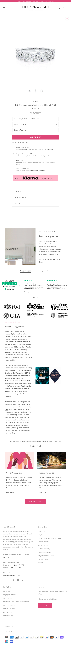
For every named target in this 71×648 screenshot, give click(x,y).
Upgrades (17, 203)
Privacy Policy (43, 559)
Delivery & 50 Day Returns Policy (49, 538)
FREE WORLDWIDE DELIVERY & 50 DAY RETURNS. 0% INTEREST (35, 1)
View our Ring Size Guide (38, 170)
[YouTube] (18, 580)
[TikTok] (22, 580)
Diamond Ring (53, 254)
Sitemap (40, 562)
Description (18, 191)
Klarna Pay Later (43, 545)
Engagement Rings (9, 595)
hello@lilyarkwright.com (11, 575)
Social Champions (14, 472)
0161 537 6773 (8, 557)
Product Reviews (9, 609)
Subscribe (45, 606)
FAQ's (40, 535)
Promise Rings (8, 616)
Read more (10, 492)
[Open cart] (67, 8)
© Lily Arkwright (9, 631)
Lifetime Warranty (44, 549)
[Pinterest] (13, 580)
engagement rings (16, 407)
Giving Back (7, 612)
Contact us (41, 531)
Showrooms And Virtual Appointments (16, 602)
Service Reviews (9, 605)
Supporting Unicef (47, 472)
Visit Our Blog (8, 598)
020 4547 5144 (16, 568)
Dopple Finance (43, 542)
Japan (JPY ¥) (8, 627)
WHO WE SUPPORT (36, 502)
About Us (6, 591)
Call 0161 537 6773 (49, 149)
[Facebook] (4, 580)
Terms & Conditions (44, 552)
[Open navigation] (4, 8)
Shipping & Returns (20, 197)
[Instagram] (8, 580)
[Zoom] (67, 18)
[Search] (63, 8)
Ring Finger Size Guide (46, 556)
